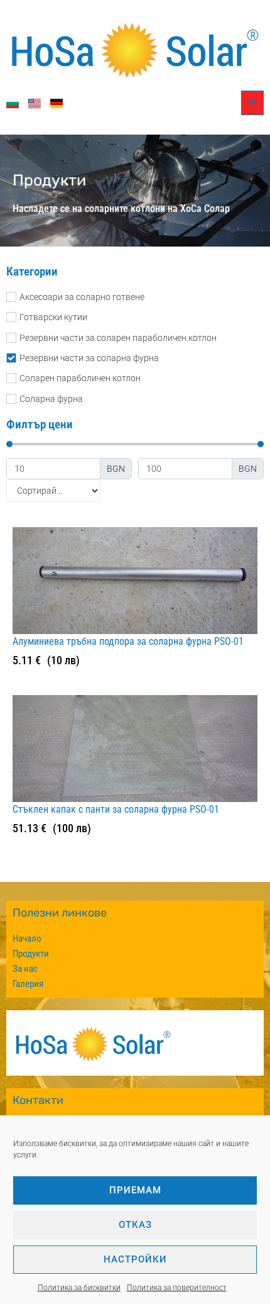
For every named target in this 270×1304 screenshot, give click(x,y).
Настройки (135, 1259)
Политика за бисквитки (79, 1287)
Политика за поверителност (177, 1287)
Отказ (135, 1224)
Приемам (135, 1190)
